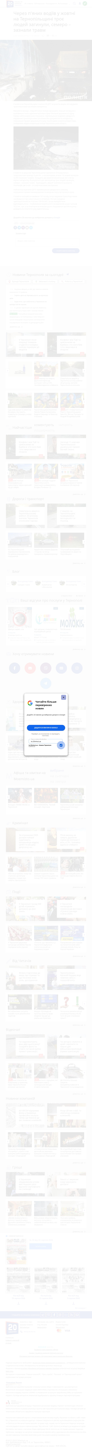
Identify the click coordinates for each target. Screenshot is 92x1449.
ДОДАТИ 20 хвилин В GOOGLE (46, 728)
